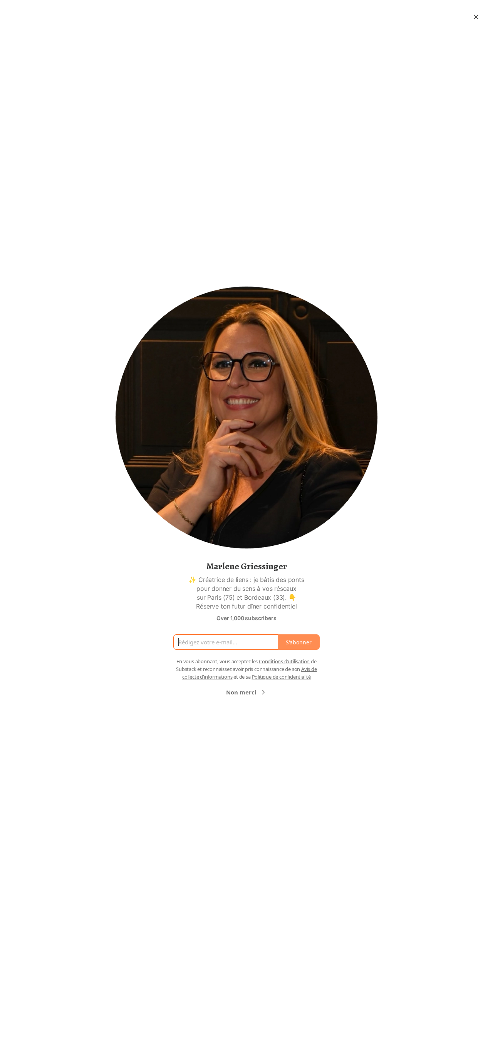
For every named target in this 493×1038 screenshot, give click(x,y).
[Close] (476, 17)
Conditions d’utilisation (284, 661)
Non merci (241, 692)
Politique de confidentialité (281, 676)
